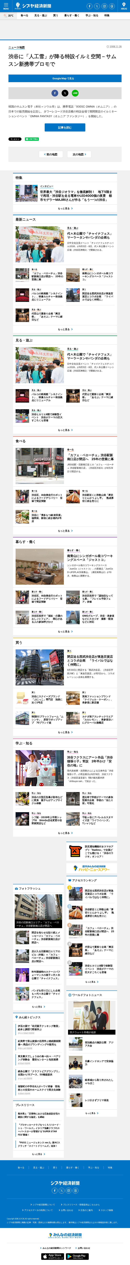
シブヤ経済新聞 (33, 6)
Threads (112, 6)
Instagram (104, 6)
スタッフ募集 (107, 1210)
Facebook (89, 6)
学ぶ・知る (92, 15)
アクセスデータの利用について (38, 1210)
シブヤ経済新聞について (44, 1204)
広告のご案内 (87, 1210)
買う (55, 15)
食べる (24, 15)
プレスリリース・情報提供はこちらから (81, 1204)
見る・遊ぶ (40, 15)
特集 (107, 15)
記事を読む (65, 127)
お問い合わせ (67, 1210)
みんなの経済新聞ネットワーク (65, 1235)
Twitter (97, 6)
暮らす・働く (72, 15)
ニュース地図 (16, 47)
